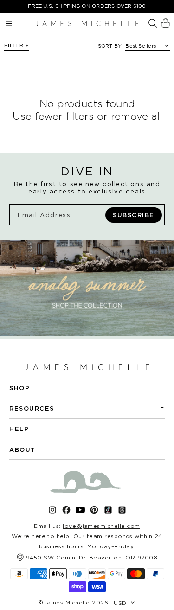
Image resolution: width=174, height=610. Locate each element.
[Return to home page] (87, 23)
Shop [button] (87, 387)
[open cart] (165, 23)
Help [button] (87, 428)
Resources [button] (87, 408)
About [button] (87, 449)
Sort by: (110, 46)
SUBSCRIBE (134, 215)
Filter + (16, 45)
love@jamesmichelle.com (101, 526)
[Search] (152, 24)
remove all (136, 115)
